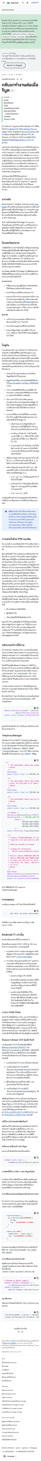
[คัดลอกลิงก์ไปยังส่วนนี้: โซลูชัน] (11, 345)
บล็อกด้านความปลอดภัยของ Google (14, 1401)
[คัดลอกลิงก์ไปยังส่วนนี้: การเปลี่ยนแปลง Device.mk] (27, 1259)
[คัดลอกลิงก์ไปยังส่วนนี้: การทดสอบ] (16, 899)
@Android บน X (7, 1390)
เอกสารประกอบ (8, 10)
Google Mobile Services (10, 1432)
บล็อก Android (7, 1397)
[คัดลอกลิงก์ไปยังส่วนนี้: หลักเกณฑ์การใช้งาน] (26, 645)
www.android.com (8, 1429)
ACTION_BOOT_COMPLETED (14, 1115)
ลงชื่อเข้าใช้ (34, 3)
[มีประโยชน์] (17, 79)
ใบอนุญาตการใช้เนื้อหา (10, 1343)
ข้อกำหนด (5, 1366)
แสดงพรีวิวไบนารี (7, 1373)
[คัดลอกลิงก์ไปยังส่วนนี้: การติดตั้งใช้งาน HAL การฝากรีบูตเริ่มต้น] (4, 1175)
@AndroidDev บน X (9, 1394)
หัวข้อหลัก (19, 75)
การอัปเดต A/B (13, 129)
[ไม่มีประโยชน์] (21, 79)
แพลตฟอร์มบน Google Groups (13, 1405)
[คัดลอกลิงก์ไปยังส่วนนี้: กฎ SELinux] (14, 1298)
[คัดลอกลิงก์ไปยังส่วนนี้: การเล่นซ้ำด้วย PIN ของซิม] (33, 539)
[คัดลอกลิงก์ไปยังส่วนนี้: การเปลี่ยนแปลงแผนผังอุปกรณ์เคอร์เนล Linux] (4, 1196)
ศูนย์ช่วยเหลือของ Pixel (9, 1425)
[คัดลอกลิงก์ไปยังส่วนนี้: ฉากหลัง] (13, 199)
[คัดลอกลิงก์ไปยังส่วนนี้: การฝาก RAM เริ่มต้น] (23, 1012)
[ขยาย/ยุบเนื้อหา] (10, 97)
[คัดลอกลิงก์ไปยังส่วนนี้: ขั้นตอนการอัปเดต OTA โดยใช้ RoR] (36, 1040)
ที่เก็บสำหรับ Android (9, 1363)
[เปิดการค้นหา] (23, 2)
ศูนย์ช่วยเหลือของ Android (11, 1421)
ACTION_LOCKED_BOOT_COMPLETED (18, 1112)
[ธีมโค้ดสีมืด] (35, 708)
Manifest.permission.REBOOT (14, 1047)
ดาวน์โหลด (5, 1370)
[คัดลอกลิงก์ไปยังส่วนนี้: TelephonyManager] (24, 735)
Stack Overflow (7, 1436)
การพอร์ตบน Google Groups (12, 1412)
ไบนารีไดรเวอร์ (6, 1381)
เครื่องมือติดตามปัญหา (9, 1440)
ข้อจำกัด (30, 302)
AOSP (4, 75)
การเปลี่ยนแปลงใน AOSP (25, 42)
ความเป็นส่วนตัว (8, 1451)
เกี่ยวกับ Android (8, 1448)
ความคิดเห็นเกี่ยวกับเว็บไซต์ (25, 1451)
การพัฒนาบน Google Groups (12, 1408)
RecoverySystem (28, 132)
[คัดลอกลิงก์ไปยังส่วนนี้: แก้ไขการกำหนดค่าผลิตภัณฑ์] (29, 1121)
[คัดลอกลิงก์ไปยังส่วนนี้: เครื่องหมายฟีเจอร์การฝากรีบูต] (29, 1146)
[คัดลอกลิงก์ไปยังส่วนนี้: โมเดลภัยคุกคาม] (21, 243)
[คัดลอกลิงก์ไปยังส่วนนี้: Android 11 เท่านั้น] (26, 935)
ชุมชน (18, 1448)
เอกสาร (11, 75)
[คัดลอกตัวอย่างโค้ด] (37, 708)
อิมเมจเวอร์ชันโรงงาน (9, 1377)
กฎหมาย (25, 1448)
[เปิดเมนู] (3, 2)
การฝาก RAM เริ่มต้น (24, 957)
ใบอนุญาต (33, 1448)
